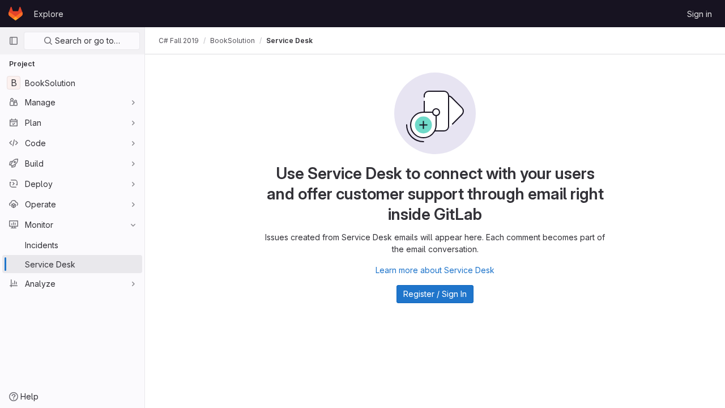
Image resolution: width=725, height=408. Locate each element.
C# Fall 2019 (179, 40)
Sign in (699, 14)
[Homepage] (15, 14)
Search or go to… (86, 40)
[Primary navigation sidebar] (14, 41)
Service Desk (289, 40)
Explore (48, 14)
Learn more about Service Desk (435, 270)
